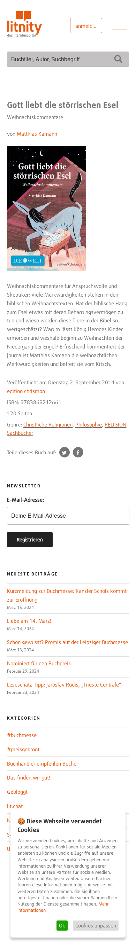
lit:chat (15, 806)
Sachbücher (20, 433)
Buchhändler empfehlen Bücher (42, 763)
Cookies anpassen (95, 925)
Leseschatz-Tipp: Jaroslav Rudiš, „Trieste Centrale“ (64, 684)
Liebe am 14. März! (29, 621)
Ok (62, 925)
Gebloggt (17, 792)
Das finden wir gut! (28, 777)
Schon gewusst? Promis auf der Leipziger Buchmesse (67, 642)
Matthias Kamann (37, 134)
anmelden (86, 26)
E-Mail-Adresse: (25, 499)
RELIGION (115, 424)
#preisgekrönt (23, 749)
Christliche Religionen (48, 424)
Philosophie (88, 424)
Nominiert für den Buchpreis (39, 663)
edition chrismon (26, 391)
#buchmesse (22, 735)
